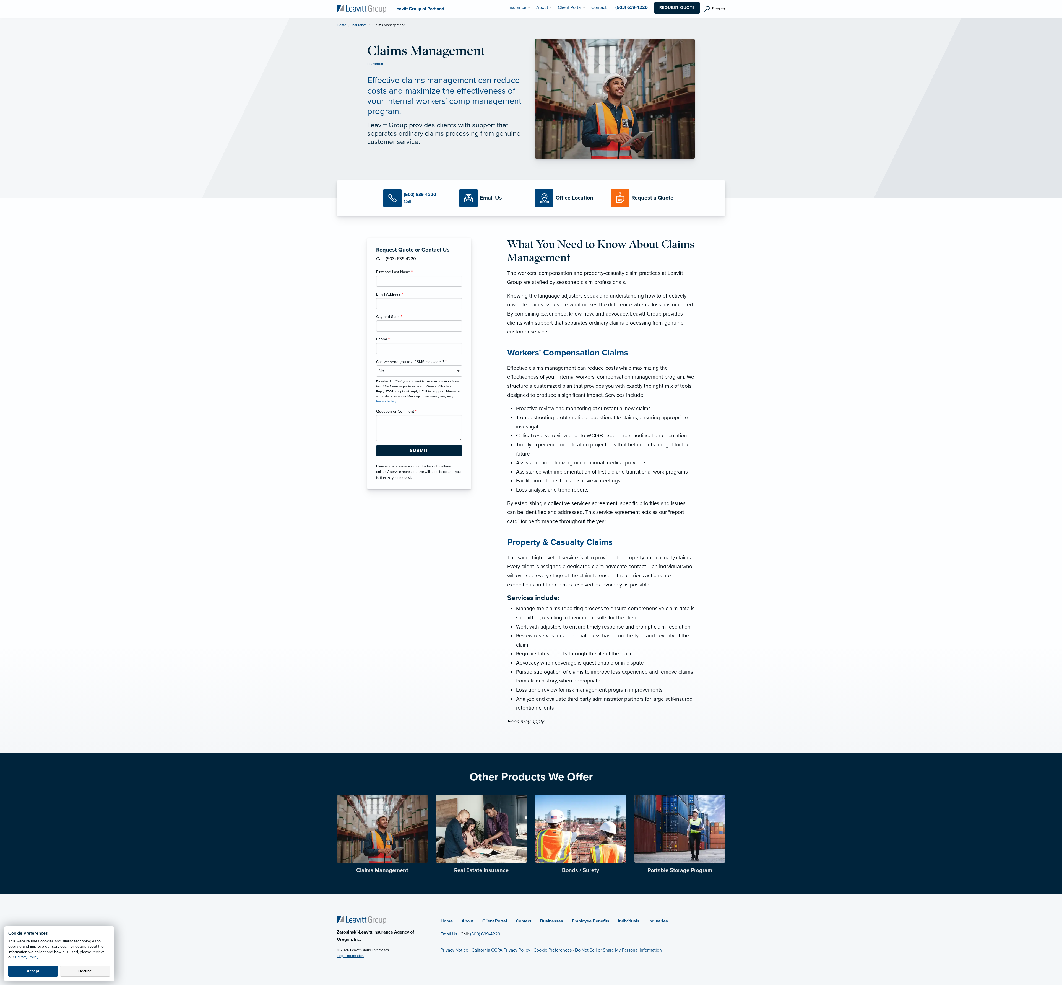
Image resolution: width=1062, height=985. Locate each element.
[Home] (361, 919)
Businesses (551, 921)
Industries (658, 921)
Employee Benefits (590, 921)
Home (341, 25)
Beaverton (375, 64)
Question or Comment (396, 411)
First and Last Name (394, 272)
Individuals (628, 921)
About (467, 921)
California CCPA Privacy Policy (501, 950)
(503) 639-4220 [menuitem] (631, 7)
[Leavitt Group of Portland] (361, 8)
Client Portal (494, 921)
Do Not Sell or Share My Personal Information (618, 950)
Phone (383, 339)
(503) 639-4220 (485, 934)
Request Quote (677, 7)
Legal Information (350, 956)
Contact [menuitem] (599, 7)
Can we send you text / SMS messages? (411, 362)
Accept (33, 971)
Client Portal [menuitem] (570, 7)
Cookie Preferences (552, 950)
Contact (523, 921)
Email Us (449, 934)
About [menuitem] (542, 7)
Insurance (359, 25)
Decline (85, 971)
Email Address (389, 294)
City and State (389, 316)
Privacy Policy (26, 957)
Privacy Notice (454, 950)
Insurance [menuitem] (516, 7)
